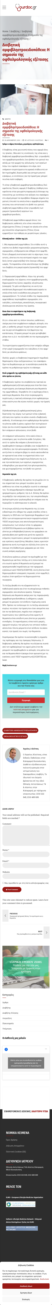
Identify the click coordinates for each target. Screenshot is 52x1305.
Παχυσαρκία (8, 1023)
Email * (5, 861)
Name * (5, 850)
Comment (6, 823)
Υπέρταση (6, 1028)
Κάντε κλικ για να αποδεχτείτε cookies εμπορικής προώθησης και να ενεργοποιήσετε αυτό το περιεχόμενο (26, 1063)
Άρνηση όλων (26, 1293)
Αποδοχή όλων (26, 1286)
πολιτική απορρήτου (22, 709)
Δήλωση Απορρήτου (15, 1145)
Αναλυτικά (44, 1279)
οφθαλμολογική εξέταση (15, 736)
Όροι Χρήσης (12, 1139)
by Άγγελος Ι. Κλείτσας (34, 140)
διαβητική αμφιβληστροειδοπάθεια (20, 730)
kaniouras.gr (12, 665)
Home (5, 31)
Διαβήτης (15, 31)
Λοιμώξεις (7, 1018)
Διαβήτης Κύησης (10, 1013)
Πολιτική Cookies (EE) (16, 1151)
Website (6, 872)
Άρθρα (5, 1002)
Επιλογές (26, 1299)
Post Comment (13, 889)
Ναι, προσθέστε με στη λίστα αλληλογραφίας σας (26, 883)
